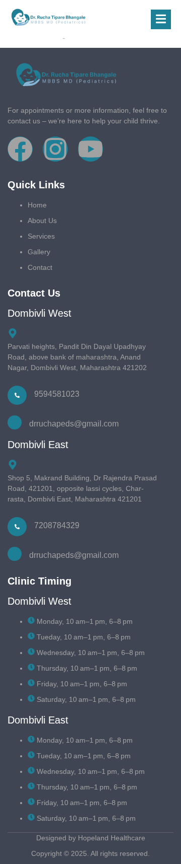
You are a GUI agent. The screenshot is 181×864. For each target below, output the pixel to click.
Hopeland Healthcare (111, 838)
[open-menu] (161, 19)
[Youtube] (90, 149)
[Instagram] (55, 149)
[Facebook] (20, 149)
